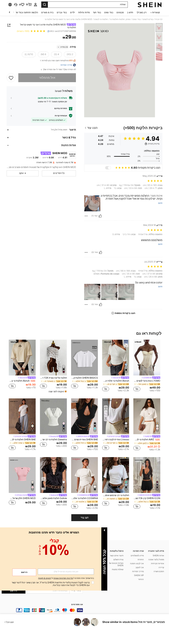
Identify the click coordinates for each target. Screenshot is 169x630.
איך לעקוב (139, 567)
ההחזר (141, 579)
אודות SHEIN (158, 555)
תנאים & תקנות (44, 578)
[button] (16, 5)
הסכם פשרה (159, 571)
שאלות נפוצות (117, 569)
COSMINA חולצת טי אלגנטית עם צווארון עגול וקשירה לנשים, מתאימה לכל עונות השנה (84, 498)
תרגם (160, 203)
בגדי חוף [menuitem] (97, 12)
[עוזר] (100, 216)
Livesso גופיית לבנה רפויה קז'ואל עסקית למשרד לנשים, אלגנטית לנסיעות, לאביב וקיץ (115, 439)
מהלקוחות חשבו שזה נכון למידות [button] (57, 60)
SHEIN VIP (139, 575)
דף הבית (158, 19)
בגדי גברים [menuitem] (62, 12)
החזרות (141, 559)
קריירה (161, 567)
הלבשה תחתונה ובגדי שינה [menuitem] (26, 12)
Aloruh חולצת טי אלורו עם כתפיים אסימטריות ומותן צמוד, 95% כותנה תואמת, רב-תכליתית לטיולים (115, 380)
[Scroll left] (13, 12)
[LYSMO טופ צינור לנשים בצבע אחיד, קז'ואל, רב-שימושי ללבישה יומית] (146, 357)
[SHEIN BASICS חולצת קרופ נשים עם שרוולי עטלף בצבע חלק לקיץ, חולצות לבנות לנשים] (84, 357)
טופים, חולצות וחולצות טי (120, 19)
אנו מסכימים (77, 604)
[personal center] (35, 5)
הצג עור (84, 517)
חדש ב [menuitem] (130, 12)
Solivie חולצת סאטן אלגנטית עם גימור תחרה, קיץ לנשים (53, 498)
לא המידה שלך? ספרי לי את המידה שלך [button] (59, 69)
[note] (57, 391)
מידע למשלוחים (137, 555)
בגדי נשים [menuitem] (108, 12)
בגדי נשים (137, 19)
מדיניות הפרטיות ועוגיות (63, 578)
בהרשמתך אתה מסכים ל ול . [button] (66, 578)
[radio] (70, 54)
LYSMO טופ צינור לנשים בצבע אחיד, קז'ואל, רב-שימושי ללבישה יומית (146, 380)
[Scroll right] (9, 12)
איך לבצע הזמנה (137, 563)
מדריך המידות (138, 571)
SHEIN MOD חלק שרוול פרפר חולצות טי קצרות (22, 498)
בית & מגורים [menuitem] (47, 12)
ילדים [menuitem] (72, 12)
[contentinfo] (42, 610)
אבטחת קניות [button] (61, 115)
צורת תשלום (118, 559)
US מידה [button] (64, 47)
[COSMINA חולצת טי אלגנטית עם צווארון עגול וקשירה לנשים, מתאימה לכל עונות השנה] (84, 475)
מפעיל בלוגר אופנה (156, 559)
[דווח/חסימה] (86, 216)
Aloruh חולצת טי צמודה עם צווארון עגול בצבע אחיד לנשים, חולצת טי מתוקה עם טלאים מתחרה (22, 380)
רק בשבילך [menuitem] (141, 12)
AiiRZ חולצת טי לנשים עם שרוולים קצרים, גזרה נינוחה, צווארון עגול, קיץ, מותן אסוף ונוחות (146, 439)
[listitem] (147, 366)
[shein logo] (150, 4)
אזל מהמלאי (47, 77)
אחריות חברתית (157, 563)
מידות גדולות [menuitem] (84, 12)
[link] (29, 4)
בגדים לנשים (148, 19)
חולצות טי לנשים (101, 19)
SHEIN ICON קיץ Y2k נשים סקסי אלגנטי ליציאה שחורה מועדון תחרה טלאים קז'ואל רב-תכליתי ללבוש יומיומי (146, 498)
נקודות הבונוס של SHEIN (116, 564)
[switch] (108, 167)
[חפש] (44, 4)
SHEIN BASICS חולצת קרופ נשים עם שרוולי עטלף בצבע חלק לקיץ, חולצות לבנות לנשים (84, 377)
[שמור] (11, 77)
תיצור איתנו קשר (116, 555)
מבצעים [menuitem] (120, 12)
